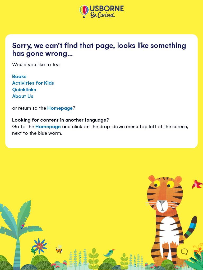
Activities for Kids (33, 82)
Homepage (60, 107)
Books (19, 76)
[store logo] (101, 12)
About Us (22, 96)
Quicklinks (24, 89)
